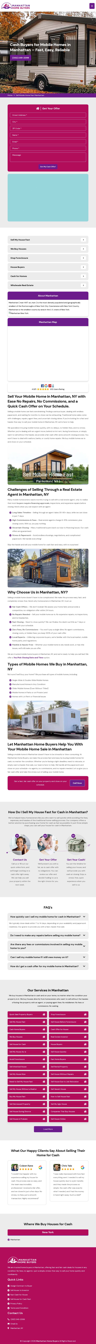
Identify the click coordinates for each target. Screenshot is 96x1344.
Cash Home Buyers (17, 1029)
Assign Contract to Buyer (21, 1286)
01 (17, 836)
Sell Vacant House (58, 1089)
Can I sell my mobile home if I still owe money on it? (39, 957)
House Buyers (56, 1044)
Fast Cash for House (19, 1294)
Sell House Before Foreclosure (63, 1022)
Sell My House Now (17, 1074)
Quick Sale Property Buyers (21, 1014)
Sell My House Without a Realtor (23, 1089)
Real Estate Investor (59, 1037)
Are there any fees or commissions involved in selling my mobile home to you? (46, 946)
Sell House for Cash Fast (20, 1299)
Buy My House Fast (17, 1096)
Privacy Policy (16, 1303)
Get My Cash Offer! (48, 167)
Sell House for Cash (17, 1044)
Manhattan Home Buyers (47, 1341)
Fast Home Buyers (58, 1059)
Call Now (77, 783)
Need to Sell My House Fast (21, 1082)
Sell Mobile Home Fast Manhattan (30, 95)
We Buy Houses (15, 1037)
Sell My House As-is (17, 1052)
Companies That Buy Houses (63, 1111)
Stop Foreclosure (58, 1014)
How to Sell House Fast (60, 1096)
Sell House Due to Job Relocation (65, 1082)
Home (10, 95)
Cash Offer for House (59, 1029)
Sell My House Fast (17, 1022)
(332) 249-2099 (20, 57)
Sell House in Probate (18, 1119)
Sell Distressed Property (19, 1104)
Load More (48, 1129)
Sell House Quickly (58, 1052)
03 (73, 836)
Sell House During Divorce (20, 1111)
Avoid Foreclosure (17, 1059)
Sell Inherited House (17, 1067)
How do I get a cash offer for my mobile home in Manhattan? (44, 966)
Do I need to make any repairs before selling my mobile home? (45, 935)
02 (45, 836)
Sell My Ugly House (59, 1104)
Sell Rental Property (59, 1067)
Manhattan (15, 1239)
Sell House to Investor (19, 1290)
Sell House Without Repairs (62, 1074)
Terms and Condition (19, 1308)
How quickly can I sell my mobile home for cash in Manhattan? (45, 916)
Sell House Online (58, 1119)
